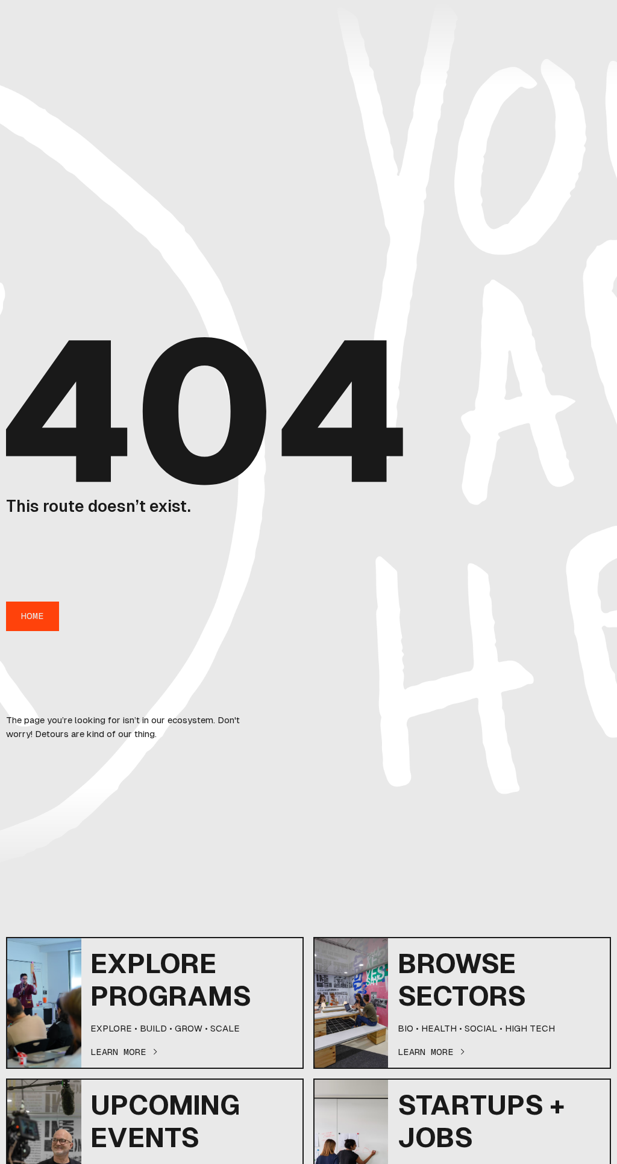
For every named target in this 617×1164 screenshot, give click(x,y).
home (32, 616)
